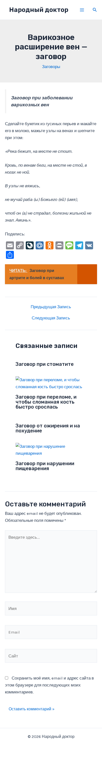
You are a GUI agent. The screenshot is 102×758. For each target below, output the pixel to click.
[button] (95, 10)
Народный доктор (38, 10)
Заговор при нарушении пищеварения (45, 465)
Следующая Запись (51, 318)
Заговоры (51, 66)
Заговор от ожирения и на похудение (48, 428)
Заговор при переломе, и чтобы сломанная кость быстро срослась (46, 402)
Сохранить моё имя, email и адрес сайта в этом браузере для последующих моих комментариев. (49, 685)
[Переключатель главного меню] (82, 10)
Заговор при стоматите (45, 364)
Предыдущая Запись (51, 307)
